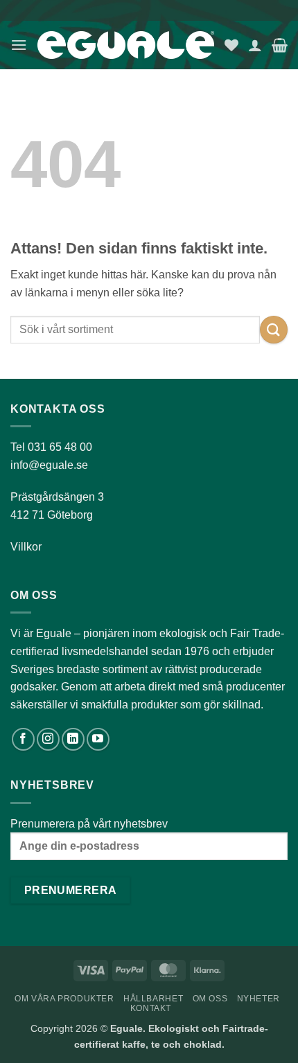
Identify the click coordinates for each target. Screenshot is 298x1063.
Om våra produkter (64, 998)
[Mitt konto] (255, 45)
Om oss (210, 998)
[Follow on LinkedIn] (73, 739)
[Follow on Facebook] (23, 739)
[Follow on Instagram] (48, 739)
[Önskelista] (231, 45)
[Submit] (274, 329)
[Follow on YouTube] (98, 739)
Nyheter (258, 998)
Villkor (26, 547)
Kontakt (150, 1008)
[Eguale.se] (125, 45)
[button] (18, 45)
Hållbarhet (153, 998)
